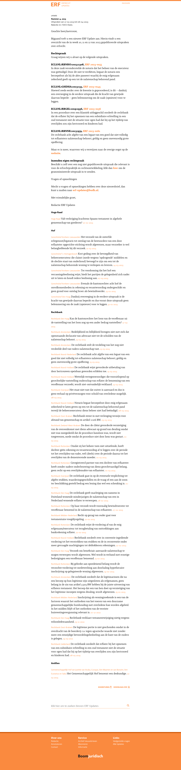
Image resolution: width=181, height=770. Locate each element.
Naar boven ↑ (172, 766)
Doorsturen (104, 687)
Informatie (82, 747)
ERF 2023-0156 (92, 108)
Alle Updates (118, 744)
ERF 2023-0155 (93, 64)
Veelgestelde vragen (121, 741)
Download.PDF (121, 687)
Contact (54, 747)
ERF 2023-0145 (92, 86)
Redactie (54, 741)
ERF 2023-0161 (91, 131)
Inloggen (126, 3)
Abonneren (83, 744)
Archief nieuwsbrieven (87, 741)
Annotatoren (56, 744)
